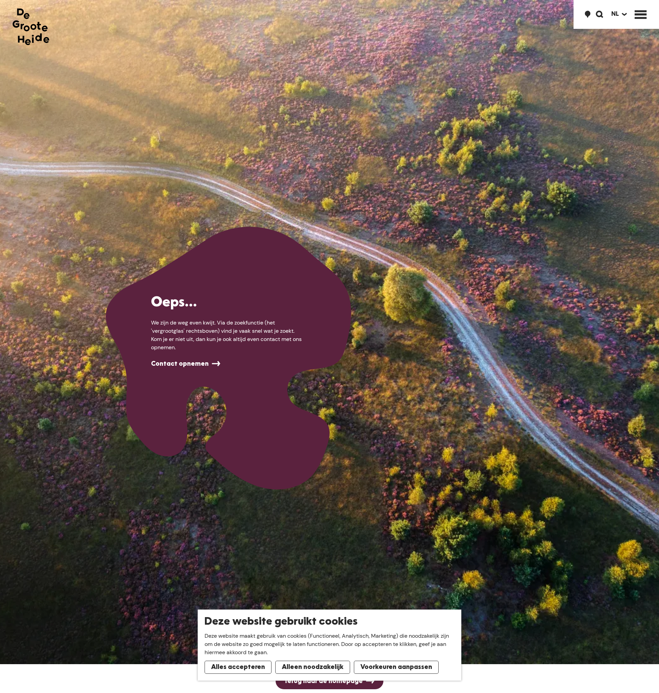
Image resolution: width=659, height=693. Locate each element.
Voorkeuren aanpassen (396, 667)
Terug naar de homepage (323, 681)
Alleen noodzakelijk (313, 667)
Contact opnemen (180, 364)
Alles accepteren (238, 667)
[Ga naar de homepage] (30, 26)
